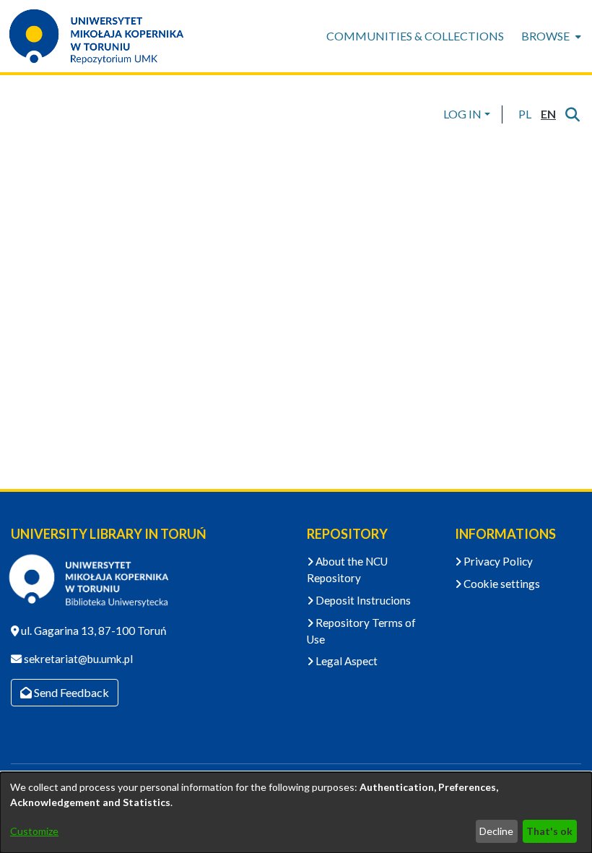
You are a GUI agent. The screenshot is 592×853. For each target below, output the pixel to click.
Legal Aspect (345, 660)
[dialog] (296, 812)
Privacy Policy (497, 561)
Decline (496, 831)
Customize (34, 831)
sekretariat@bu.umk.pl (77, 658)
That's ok (549, 831)
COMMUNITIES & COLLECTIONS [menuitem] (415, 36)
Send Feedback (70, 692)
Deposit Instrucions (362, 600)
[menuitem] (549, 36)
